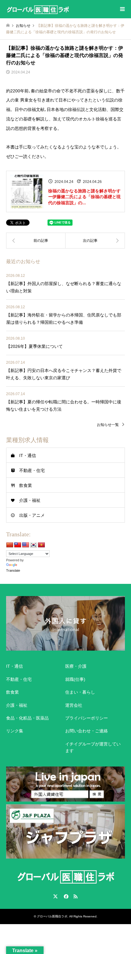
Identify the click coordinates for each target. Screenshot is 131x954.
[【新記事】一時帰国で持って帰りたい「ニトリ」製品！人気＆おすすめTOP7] (36, 240)
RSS (75, 896)
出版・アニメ (32, 515)
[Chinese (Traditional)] (17, 545)
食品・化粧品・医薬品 (27, 718)
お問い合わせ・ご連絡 (86, 730)
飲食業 (25, 485)
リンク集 (14, 730)
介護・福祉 (30, 500)
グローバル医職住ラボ (52, 916)
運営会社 (73, 705)
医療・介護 (76, 666)
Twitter (55, 896)
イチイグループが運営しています (93, 747)
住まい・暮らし (80, 692)
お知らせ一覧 (108, 425)
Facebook (65, 896)
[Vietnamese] (41, 545)
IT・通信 (27, 455)
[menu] (122, 9)
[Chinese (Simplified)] (9, 545)
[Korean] (33, 545)
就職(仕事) (75, 679)
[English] (25, 545)
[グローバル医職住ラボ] (37, 9)
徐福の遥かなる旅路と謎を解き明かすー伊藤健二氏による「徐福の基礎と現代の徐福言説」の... (84, 196)
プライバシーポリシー (86, 718)
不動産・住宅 (32, 470)
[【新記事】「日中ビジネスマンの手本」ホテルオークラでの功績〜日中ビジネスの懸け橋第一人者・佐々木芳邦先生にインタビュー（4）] (95, 240)
